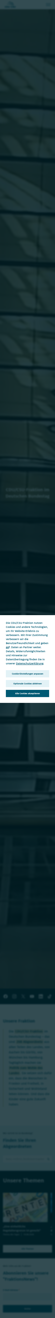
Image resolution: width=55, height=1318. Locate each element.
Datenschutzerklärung (29, 663)
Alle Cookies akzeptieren (27, 693)
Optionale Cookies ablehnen (27, 683)
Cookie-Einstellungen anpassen (27, 674)
